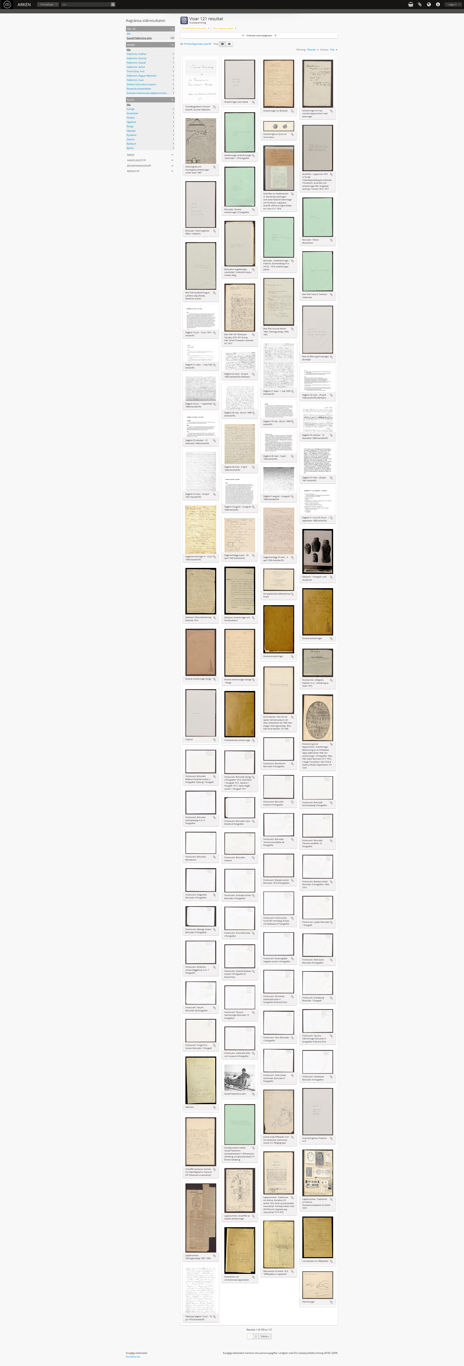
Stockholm (132, 113)
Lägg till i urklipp (214, 107)
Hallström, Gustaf (136, 62)
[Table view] (229, 44)
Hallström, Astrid (136, 67)
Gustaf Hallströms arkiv (139, 38)
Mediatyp (133, 170)
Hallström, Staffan (136, 54)
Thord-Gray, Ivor (135, 71)
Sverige (130, 109)
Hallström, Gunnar (137, 58)
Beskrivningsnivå (139, 165)
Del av (131, 28)
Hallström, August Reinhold (141, 75)
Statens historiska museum (141, 84)
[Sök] (113, 4)
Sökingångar (47, 4)
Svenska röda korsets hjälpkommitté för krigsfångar (154, 93)
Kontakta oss (133, 1356)
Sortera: (324, 49)
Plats (130, 99)
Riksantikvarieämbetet (139, 88)
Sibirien (131, 139)
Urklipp (419, 4)
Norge (130, 126)
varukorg (410, 4)
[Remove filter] (208, 28)
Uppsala (131, 130)
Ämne (130, 154)
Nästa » (265, 1336)
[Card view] (222, 44)
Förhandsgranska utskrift (197, 43)
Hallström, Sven (135, 80)
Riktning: (301, 49)
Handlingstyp (136, 159)
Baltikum (131, 143)
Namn (131, 44)
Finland (131, 117)
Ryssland (131, 135)
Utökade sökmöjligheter (259, 35)
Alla (128, 33)
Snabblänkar (437, 4)
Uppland (131, 122)
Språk (428, 4)
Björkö (130, 148)
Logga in (452, 4)
